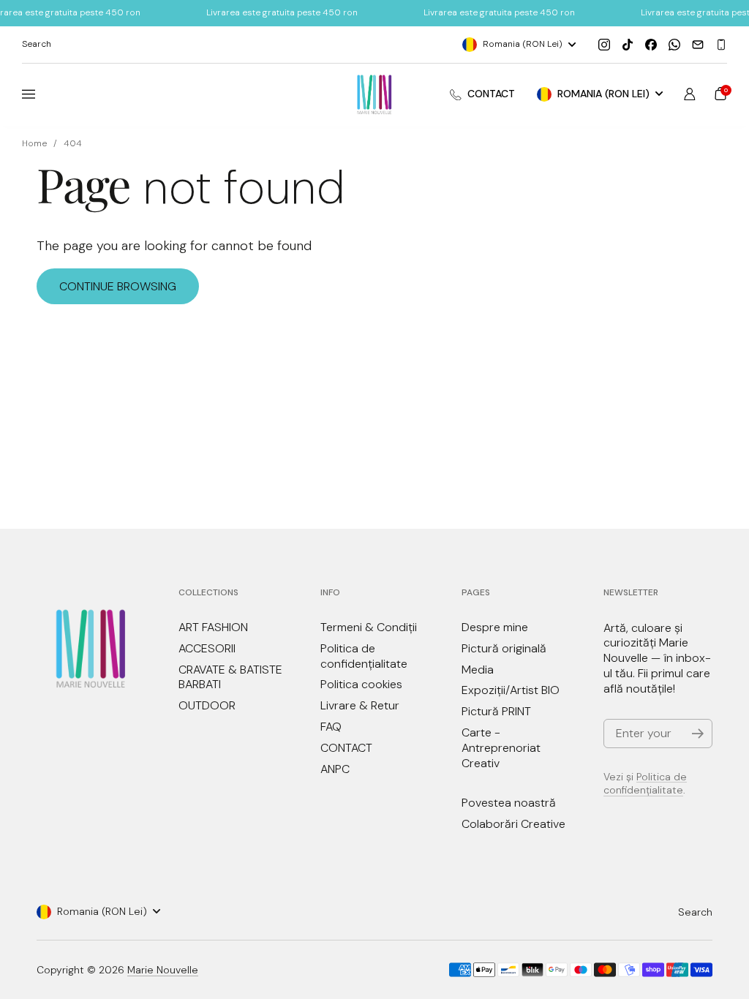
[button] (720, 93)
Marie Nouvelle (162, 969)
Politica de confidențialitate (645, 783)
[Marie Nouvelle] (374, 95)
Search (695, 912)
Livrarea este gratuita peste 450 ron (282, 12)
